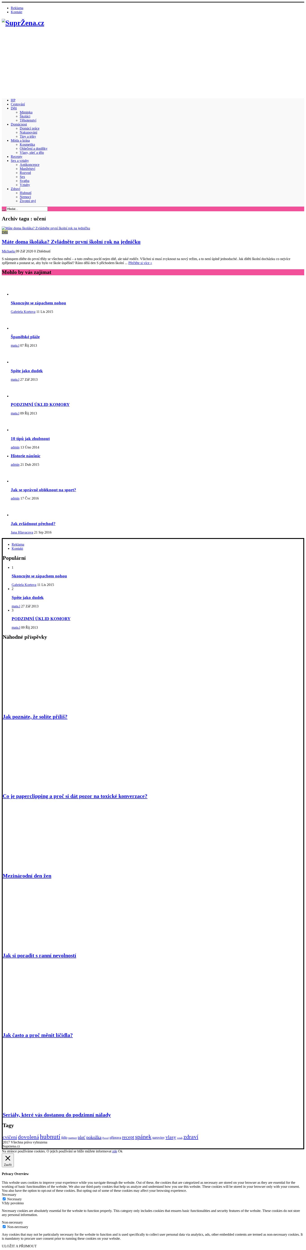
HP (13, 100)
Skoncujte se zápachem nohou (38, 303)
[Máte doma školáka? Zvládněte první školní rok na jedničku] (46, 228)
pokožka (93, 1137)
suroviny (158, 1137)
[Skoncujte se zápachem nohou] (22, 294)
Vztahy (25, 185)
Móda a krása (20, 140)
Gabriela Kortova (23, 312)
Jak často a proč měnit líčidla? (38, 1035)
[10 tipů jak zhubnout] (22, 430)
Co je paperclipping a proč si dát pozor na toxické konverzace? (75, 796)
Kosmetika (27, 144)
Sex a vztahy (20, 160)
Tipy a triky (28, 136)
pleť (81, 1137)
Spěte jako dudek (27, 370)
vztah (180, 1138)
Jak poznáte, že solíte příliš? (35, 717)
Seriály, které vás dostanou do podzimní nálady (57, 1115)
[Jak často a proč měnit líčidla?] (50, 1026)
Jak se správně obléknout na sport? (43, 489)
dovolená (28, 1137)
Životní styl (28, 201)
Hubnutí (25, 193)
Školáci (25, 116)
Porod (105, 1138)
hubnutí (50, 1136)
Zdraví (15, 189)
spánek (143, 1137)
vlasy (171, 1137)
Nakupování (28, 132)
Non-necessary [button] (12, 1222)
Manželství (27, 169)
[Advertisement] (153, 63)
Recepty (16, 156)
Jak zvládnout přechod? (33, 523)
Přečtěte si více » (140, 263)
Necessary (14, 1199)
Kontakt (16, 12)
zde (114, 1151)
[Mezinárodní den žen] (50, 866)
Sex (22, 177)
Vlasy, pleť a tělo (32, 152)
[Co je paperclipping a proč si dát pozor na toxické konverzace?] (50, 787)
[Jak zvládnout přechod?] (22, 515)
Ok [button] (120, 1151)
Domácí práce (29, 128)
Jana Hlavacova (22, 532)
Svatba (24, 181)
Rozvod (25, 173)
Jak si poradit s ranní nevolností (39, 955)
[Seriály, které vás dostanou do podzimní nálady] (50, 1105)
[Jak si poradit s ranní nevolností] (50, 946)
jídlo (64, 1137)
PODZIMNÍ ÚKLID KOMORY (40, 404)
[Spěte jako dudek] (22, 362)
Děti (14, 108)
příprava (115, 1137)
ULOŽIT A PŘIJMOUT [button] (19, 1246)
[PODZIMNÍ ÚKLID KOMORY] (22, 396)
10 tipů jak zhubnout (30, 438)
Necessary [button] (9, 1195)
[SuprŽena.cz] (23, 23)
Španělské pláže (25, 336)
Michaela (9, 251)
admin (15, 447)
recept (128, 1137)
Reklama (17, 8)
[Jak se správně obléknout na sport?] (22, 481)
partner (72, 1137)
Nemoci (25, 197)
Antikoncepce (29, 165)
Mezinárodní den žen (27, 876)
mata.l (15, 345)
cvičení (10, 1137)
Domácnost (19, 124)
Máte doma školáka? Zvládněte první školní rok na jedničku (71, 242)
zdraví (190, 1137)
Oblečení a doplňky (33, 148)
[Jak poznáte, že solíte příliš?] (50, 707)
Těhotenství (28, 120)
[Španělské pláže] (22, 328)
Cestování (18, 104)
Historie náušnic (25, 455)
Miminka (26, 112)
